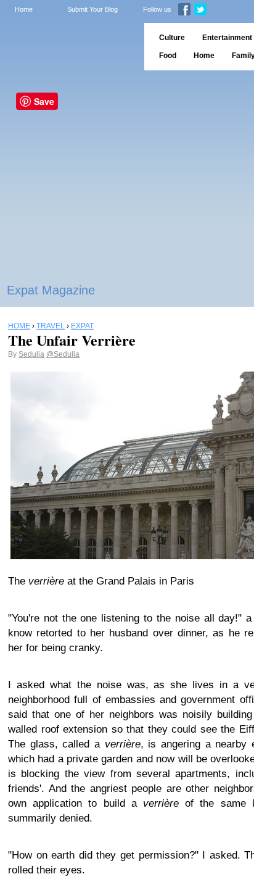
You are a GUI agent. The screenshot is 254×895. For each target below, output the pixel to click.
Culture (172, 37)
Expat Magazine (51, 290)
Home (24, 9)
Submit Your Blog (92, 9)
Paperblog (68, 46)
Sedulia (31, 354)
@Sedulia (63, 354)
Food (167, 55)
